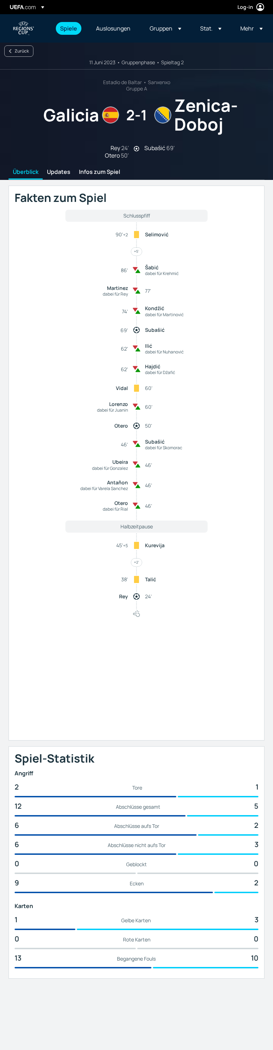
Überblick (25, 172)
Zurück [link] (22, 51)
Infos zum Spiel (99, 172)
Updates (58, 172)
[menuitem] (69, 28)
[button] (165, 28)
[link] (68, 28)
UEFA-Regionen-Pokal (23, 28)
